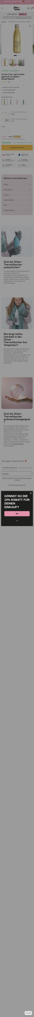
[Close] (31, 493)
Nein (17, 520)
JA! (17, 514)
